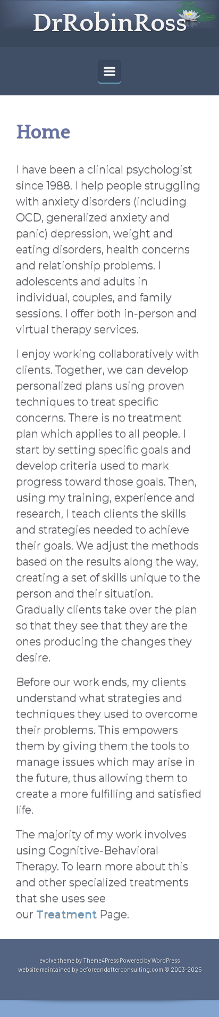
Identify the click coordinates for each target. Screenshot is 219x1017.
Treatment (66, 914)
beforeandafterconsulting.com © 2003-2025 (140, 969)
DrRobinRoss (109, 23)
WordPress (165, 960)
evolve (47, 960)
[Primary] (109, 71)
